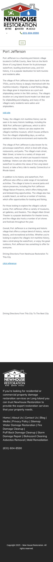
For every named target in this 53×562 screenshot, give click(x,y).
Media (6, 421)
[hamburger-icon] (22, 43)
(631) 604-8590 (12, 448)
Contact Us (31, 417)
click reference (9, 263)
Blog (42, 417)
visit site (6, 112)
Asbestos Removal (14, 440)
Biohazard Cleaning (35, 436)
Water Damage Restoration (19, 425)
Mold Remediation (37, 440)
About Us (17, 417)
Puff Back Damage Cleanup (19, 432)
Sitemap (36, 421)
